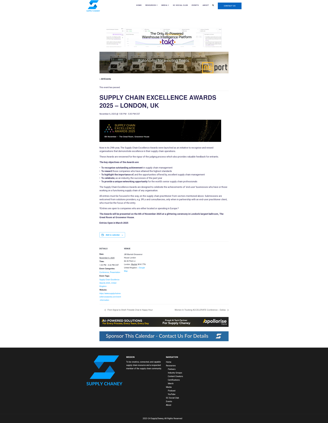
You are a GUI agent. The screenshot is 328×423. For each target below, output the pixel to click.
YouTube (171, 394)
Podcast (171, 390)
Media (164, 5)
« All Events (105, 78)
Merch (170, 383)
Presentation (115, 272)
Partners (172, 369)
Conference (104, 272)
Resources (150, 5)
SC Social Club (180, 5)
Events (195, 5)
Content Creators (175, 376)
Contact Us (229, 6)
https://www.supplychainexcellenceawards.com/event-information (110, 296)
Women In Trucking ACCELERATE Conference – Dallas (200, 309)
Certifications (174, 380)
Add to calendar (113, 235)
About (206, 5)
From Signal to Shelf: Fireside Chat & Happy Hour (130, 309)
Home (139, 5)
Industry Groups (175, 373)
